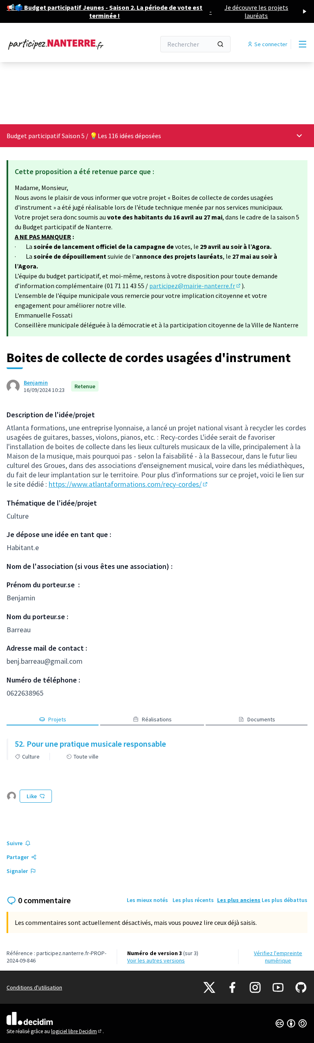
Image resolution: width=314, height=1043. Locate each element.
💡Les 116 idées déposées (125, 136)
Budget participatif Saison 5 (46, 136)
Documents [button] (261, 719)
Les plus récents (193, 900)
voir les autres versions (156, 960)
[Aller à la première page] (61, 44)
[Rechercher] (220, 44)
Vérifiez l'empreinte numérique (278, 956)
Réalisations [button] (157, 719)
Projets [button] (57, 719)
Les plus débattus (284, 900)
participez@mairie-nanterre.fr (195, 286)
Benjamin (36, 382)
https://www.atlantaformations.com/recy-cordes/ (129, 484)
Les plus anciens (238, 900)
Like (32, 796)
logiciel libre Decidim (77, 1031)
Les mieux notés (147, 900)
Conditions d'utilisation (34, 987)
